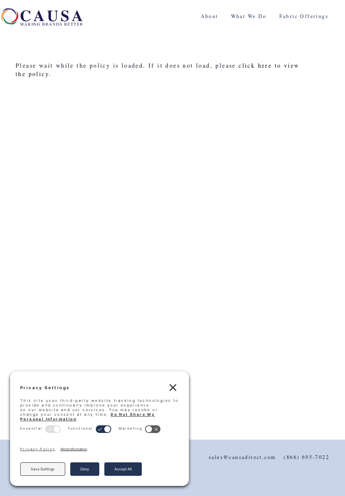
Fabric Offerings (304, 16)
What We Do (249, 16)
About (209, 16)
